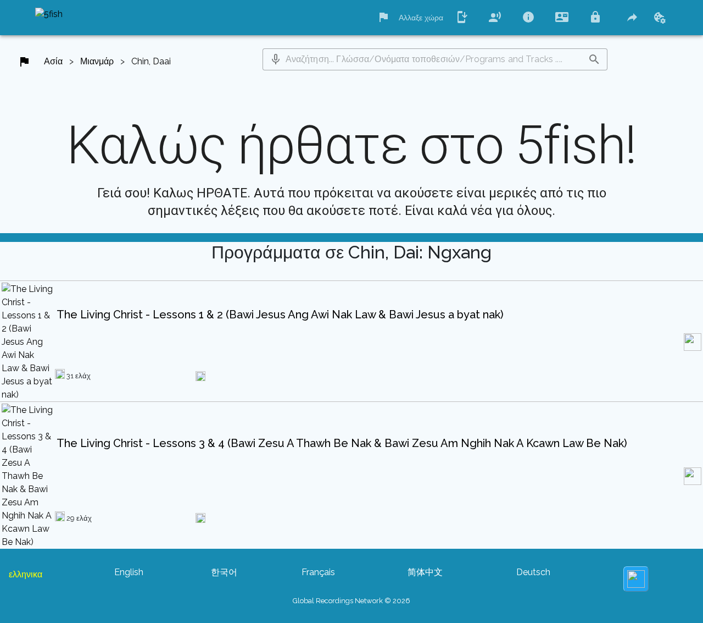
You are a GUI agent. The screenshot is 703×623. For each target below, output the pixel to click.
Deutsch (533, 572)
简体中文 (425, 572)
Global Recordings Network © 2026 (351, 601)
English (128, 572)
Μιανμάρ (97, 61)
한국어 (224, 572)
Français (318, 572)
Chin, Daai (151, 61)
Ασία (53, 61)
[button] (275, 59)
